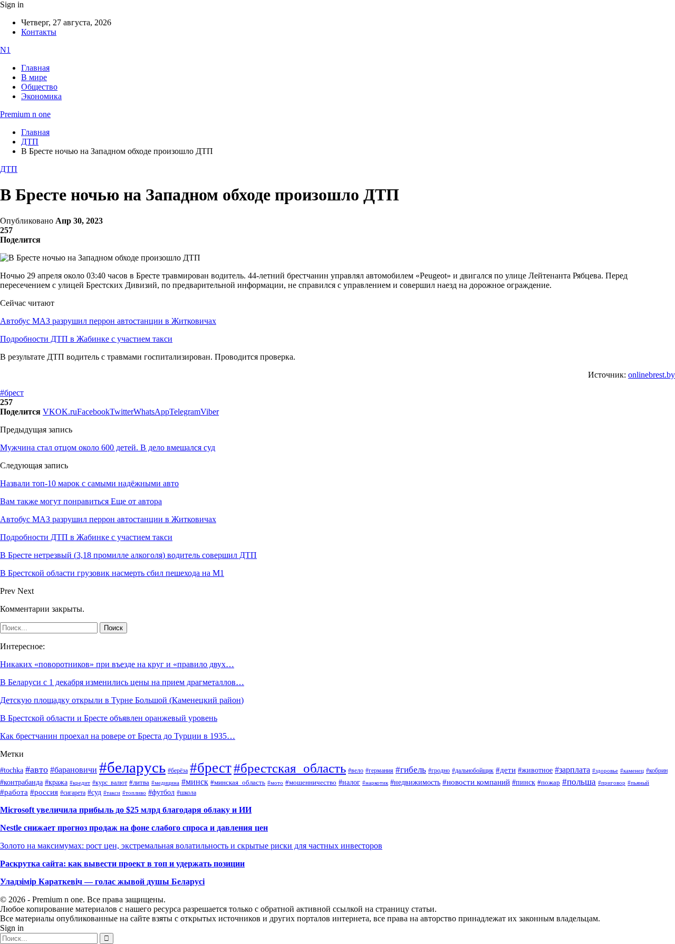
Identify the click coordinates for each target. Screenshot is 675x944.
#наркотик (375, 783)
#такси (111, 793)
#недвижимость (415, 782)
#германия (379, 770)
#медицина (165, 782)
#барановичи (73, 769)
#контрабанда (21, 782)
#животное (535, 770)
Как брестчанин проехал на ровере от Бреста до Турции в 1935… (117, 735)
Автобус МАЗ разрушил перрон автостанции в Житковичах (108, 320)
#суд (94, 792)
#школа (186, 792)
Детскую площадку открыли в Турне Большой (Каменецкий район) (122, 700)
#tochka (11, 770)
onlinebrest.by (651, 374)
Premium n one (25, 114)
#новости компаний (476, 782)
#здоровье (605, 770)
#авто (36, 769)
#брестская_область (290, 768)
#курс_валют (109, 782)
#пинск (523, 782)
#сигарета (72, 792)
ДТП (8, 169)
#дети (506, 769)
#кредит (80, 782)
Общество (39, 86)
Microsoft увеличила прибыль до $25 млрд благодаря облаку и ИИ (126, 809)
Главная (35, 67)
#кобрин (657, 770)
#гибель (411, 770)
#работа (14, 792)
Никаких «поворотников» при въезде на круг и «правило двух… (117, 664)
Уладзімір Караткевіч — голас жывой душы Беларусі (102, 881)
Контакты (38, 31)
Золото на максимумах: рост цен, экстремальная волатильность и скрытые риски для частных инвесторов (191, 845)
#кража (56, 782)
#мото (275, 782)
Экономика (41, 96)
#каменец (632, 770)
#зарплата (572, 769)
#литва (139, 782)
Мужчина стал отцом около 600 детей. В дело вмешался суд (107, 447)
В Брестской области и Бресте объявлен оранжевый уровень (108, 718)
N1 (5, 49)
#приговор (611, 782)
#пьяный (638, 782)
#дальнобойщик (473, 770)
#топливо (134, 792)
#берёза (178, 770)
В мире (34, 77)
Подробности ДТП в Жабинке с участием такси (86, 338)
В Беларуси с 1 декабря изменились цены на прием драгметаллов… (122, 682)
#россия (44, 792)
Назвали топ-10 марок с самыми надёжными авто (89, 483)
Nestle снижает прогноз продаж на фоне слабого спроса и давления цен (134, 827)
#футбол (161, 792)
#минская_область (237, 782)
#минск (194, 781)
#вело (355, 770)
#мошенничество (310, 782)
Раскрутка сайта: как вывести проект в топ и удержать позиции (122, 863)
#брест (12, 392)
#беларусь (132, 767)
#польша (579, 781)
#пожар (548, 782)
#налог (349, 782)
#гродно (439, 770)
